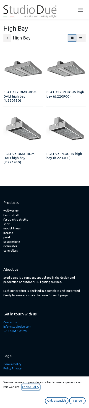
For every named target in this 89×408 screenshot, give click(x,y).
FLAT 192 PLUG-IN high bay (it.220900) (65, 94)
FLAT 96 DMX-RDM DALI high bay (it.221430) (18, 158)
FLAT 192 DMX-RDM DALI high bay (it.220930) (20, 96)
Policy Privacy (12, 368)
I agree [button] (77, 400)
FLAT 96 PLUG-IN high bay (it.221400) (64, 156)
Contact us (10, 322)
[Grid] (72, 38)
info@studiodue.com (17, 326)
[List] (81, 38)
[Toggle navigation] (81, 10)
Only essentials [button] (56, 400)
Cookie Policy (12, 364)
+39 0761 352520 (15, 331)
